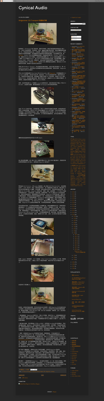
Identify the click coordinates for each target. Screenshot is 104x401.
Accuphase (83, 139)
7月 (74, 226)
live (74, 163)
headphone (73, 159)
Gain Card (78, 157)
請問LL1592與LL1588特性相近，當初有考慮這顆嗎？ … (78, 95)
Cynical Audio (33, 7)
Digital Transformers (75, 152)
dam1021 (77, 149)
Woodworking (80, 185)
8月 (74, 224)
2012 (73, 210)
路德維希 (74, 344)
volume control (74, 185)
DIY (44, 371)
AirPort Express (74, 140)
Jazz (81, 160)
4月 (74, 233)
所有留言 (74, 39)
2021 (73, 194)
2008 (73, 264)
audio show (78, 142)
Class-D (75, 146)
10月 (74, 220)
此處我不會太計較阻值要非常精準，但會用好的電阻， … (78, 51)
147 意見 (27, 369)
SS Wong (74, 364)
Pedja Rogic (74, 360)
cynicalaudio (82, 148)
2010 (73, 214)
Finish (79, 156)
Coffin (73, 348)
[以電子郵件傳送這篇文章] (31, 369)
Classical (80, 146)
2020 (73, 196)
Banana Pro (83, 142)
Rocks (84, 176)
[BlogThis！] (32, 369)
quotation (79, 173)
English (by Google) (76, 17)
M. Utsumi (74, 357)
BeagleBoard (73, 143)
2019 (73, 198)
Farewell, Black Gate (76, 299)
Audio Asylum (75, 370)
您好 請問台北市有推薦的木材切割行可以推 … (78, 108)
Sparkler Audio (82, 179)
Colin (73, 349)
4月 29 (76, 234)
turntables (83, 182)
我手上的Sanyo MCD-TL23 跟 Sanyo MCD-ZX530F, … (78, 55)
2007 (73, 266)
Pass (82, 168)
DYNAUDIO (76, 154)
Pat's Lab (74, 358)
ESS (74, 156)
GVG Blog (74, 353)
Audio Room (73, 142)
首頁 (42, 375)
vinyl (84, 184)
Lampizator (74, 355)
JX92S (78, 162)
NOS (79, 167)
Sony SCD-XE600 (76, 179)
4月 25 (76, 238)
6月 (74, 228)
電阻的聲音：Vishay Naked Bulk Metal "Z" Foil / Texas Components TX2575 (78, 283)
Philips (75, 170)
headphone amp (79, 159)
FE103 (77, 156)
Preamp (72, 173)
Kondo (81, 162)
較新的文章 (21, 375)
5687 (76, 139)
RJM (73, 362)
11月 (74, 218)
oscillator (75, 168)
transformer (73, 182)
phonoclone (83, 170)
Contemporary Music (75, 148)
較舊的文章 (63, 375)
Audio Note (83, 140)
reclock (72, 175)
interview (77, 160)
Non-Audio (75, 167)
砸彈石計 (74, 342)
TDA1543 (79, 181)
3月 (74, 255)
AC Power (79, 139)
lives (76, 163)
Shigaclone (52, 73)
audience (78, 140)
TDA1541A (73, 181)
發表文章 (74, 36)
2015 (73, 204)
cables (84, 143)
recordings (81, 175)
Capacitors (73, 145)
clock (84, 146)
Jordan (74, 162)
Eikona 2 (81, 154)
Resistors (78, 176)
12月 (74, 216)
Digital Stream (82, 151)
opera (71, 168)
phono (79, 170)
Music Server (79, 165)
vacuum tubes (79, 184)
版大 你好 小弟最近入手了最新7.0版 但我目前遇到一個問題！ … (78, 117)
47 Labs (24, 371)
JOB (83, 160)
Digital (41, 371)
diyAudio (74, 372)
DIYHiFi (74, 374)
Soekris (81, 178)
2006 (73, 268)
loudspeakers (80, 163)
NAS (71, 167)
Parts (79, 168)
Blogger (54, 391)
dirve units (83, 152)
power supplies (81, 171)
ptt (75, 173)
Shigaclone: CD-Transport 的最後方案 (33, 20)
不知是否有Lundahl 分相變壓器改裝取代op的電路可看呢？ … (78, 100)
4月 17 (76, 245)
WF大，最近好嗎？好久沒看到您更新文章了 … (78, 64)
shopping (77, 178)
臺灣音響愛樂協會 (76, 346)
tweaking (52, 371)
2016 (73, 202)
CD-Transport (29, 371)
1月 (74, 259)
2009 (73, 262)
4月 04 (76, 249)
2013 (73, 208)
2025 (73, 192)
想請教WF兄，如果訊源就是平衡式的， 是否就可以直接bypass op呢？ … (78, 121)
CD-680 (35, 62)
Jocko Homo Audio (76, 376)
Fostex (74, 157)
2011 (73, 212)
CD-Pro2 (21, 55)
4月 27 (76, 236)
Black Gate (79, 143)
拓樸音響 (74, 340)
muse (74, 165)
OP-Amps (83, 167)
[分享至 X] (33, 369)
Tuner (78, 182)
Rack (84, 173)
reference (73, 176)
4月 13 (76, 247)
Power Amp (73, 171)
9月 (74, 222)
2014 (73, 206)
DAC (72, 149)
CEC (71, 146)
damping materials (36, 371)
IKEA (74, 160)
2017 (73, 200)
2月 (74, 257)
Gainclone (83, 157)
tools (84, 181)
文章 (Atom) (25, 377)
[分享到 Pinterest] (36, 369)
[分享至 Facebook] (35, 369)
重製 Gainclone (75, 275)
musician (83, 165)
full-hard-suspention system (26, 339)
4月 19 (76, 243)
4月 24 (76, 240)
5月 (74, 230)
